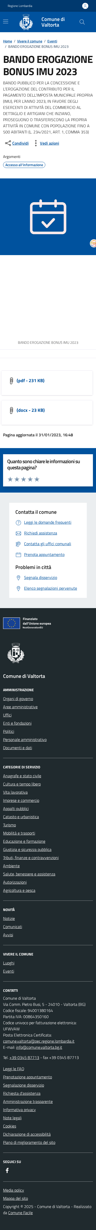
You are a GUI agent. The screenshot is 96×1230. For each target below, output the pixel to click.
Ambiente (11, 866)
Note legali (12, 1118)
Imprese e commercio (21, 800)
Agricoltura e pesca (19, 890)
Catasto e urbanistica (21, 817)
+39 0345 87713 (24, 1057)
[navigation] (6, 21)
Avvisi (8, 935)
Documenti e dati (17, 748)
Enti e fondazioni (17, 723)
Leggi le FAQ (13, 1069)
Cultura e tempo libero (22, 784)
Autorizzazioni (15, 882)
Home (7, 41)
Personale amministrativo (25, 739)
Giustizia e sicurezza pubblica (27, 849)
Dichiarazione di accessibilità (27, 1134)
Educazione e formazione (24, 841)
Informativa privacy (19, 1110)
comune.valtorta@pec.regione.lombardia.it (38, 1041)
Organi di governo (18, 699)
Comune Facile (20, 1213)
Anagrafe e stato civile (22, 776)
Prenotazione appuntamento (27, 1077)
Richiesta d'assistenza (21, 1093)
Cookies (9, 1126)
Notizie (9, 918)
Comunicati (12, 927)
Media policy (13, 1190)
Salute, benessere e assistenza (29, 874)
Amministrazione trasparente (28, 1101)
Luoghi (8, 963)
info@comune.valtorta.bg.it (39, 1047)
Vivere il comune (29, 41)
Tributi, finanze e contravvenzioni (31, 858)
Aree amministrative (20, 707)
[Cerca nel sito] (82, 22)
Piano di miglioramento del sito (29, 1142)
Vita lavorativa (15, 792)
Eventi (52, 41)
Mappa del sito (15, 1198)
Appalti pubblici (16, 808)
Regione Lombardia (20, 6)
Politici (8, 731)
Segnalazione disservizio (23, 1085)
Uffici (7, 715)
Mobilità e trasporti (19, 833)
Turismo (9, 825)
